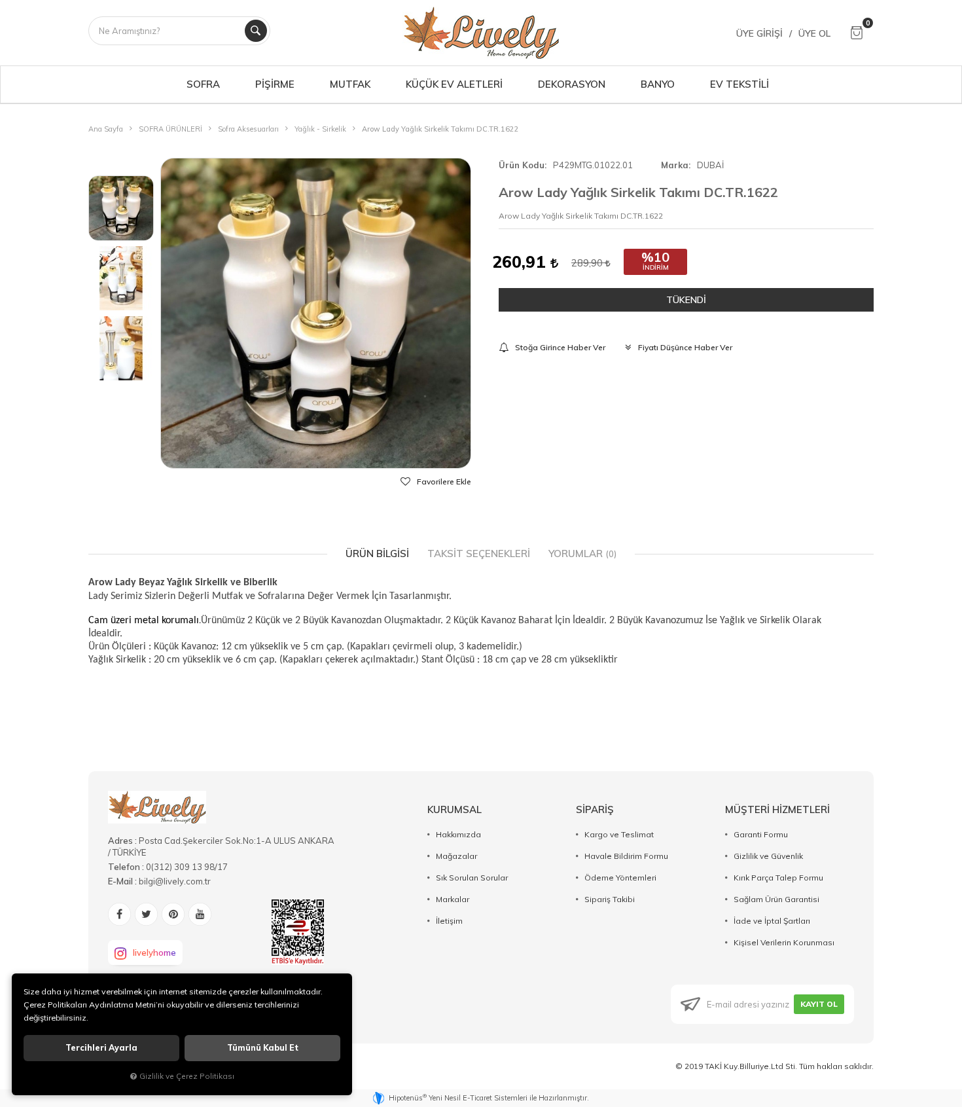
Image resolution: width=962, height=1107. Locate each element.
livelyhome (154, 952)
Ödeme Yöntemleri (620, 877)
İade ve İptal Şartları (772, 921)
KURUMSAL (454, 809)
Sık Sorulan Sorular (472, 877)
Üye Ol (814, 33)
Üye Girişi (759, 33)
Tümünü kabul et (262, 1048)
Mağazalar (456, 856)
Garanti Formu (761, 834)
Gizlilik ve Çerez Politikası (186, 1076)
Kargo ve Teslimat (619, 834)
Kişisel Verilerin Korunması (784, 942)
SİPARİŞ (595, 809)
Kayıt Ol (819, 1004)
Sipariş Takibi (609, 899)
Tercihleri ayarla (101, 1048)
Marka (674, 165)
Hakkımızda (458, 834)
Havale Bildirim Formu (626, 856)
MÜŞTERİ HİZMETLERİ (777, 809)
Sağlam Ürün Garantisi (776, 899)
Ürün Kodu (521, 165)
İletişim (449, 921)
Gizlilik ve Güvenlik (768, 856)
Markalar (452, 899)
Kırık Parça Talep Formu (778, 877)
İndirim (656, 267)
